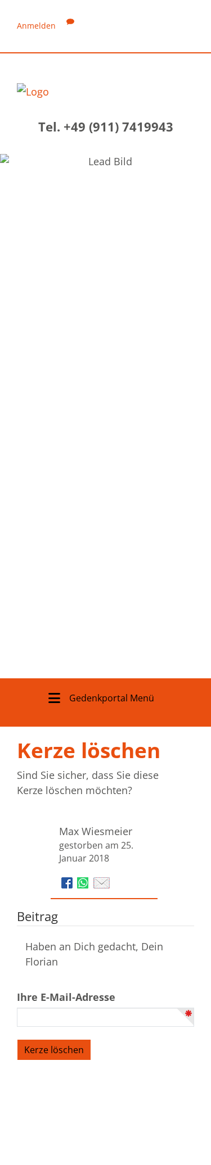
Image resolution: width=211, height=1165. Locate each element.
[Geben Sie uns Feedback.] (70, 25)
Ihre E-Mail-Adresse (66, 997)
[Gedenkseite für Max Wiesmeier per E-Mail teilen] (101, 882)
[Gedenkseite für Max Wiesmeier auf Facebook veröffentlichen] (68, 882)
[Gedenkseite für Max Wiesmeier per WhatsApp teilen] (84, 882)
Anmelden (36, 25)
